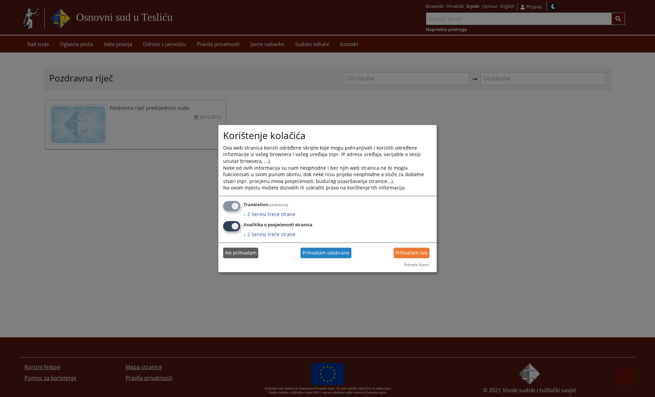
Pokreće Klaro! (416, 264)
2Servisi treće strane (269, 214)
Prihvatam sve (411, 252)
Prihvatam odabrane (326, 252)
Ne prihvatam (241, 252)
